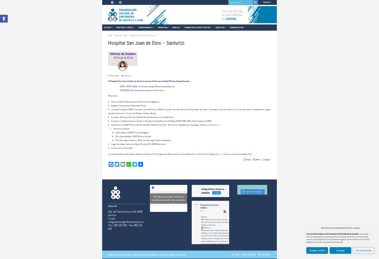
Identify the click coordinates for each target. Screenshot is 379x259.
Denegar (340, 250)
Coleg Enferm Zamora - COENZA (210, 206)
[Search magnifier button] (255, 2)
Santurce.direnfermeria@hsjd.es (237, 154)
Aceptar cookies (317, 250)
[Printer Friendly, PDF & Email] (256, 159)
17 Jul (202, 211)
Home (110, 35)
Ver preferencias (364, 250)
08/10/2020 (114, 76)
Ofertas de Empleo (121, 35)
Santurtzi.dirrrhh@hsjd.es (208, 154)
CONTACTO (267, 2)
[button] (4, 19)
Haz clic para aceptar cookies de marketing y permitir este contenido (168, 198)
